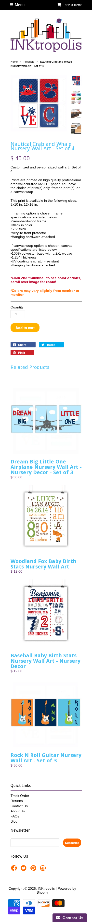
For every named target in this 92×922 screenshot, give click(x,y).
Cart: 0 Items (72, 5)
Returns (17, 801)
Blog (14, 821)
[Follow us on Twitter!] (24, 869)
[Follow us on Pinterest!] (34, 869)
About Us (18, 811)
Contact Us (19, 806)
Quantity (17, 307)
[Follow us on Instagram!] (43, 869)
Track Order (20, 796)
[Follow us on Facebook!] (14, 869)
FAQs (15, 816)
